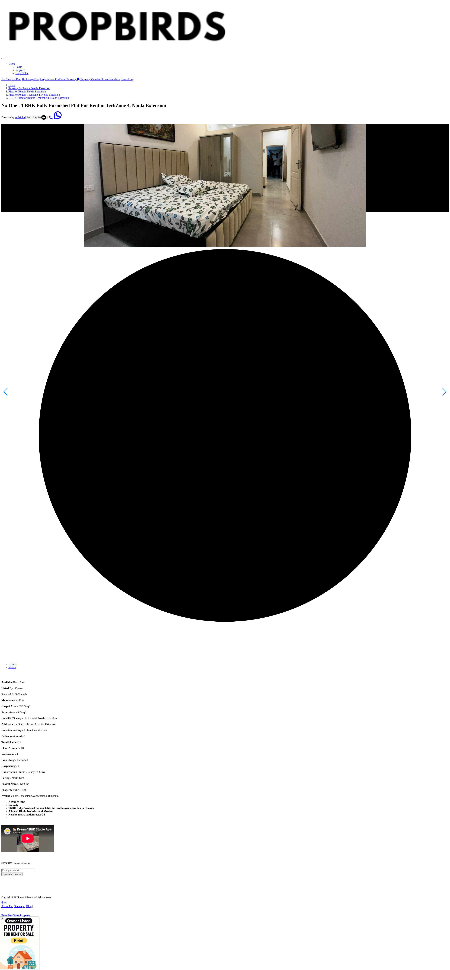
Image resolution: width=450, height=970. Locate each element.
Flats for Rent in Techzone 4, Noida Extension (34, 94)
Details (12, 664)
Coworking (127, 79)
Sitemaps (19, 906)
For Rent (16, 79)
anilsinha (20, 117)
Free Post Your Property (63, 79)
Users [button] (11, 63)
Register (20, 70)
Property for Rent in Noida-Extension (29, 88)
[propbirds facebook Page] (2, 902)
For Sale (6, 79)
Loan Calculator (111, 79)
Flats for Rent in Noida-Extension (27, 91)
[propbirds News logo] (117, 57)
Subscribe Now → (12, 874)
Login (18, 66)
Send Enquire (34, 117)
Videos (12, 667)
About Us (7, 906)
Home (11, 85)
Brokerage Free (30, 79)
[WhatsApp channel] (58, 117)
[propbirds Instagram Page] (5, 902)
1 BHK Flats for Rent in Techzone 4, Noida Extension (38, 97)
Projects (44, 79)
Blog (29, 906)
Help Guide (21, 73)
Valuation (91, 79)
